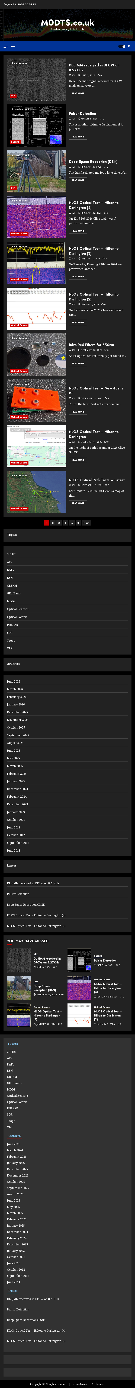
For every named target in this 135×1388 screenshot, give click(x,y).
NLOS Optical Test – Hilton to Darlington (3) (94, 251)
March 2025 (15, 766)
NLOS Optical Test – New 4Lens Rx (96, 391)
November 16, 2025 (91, 485)
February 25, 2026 (91, 167)
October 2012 (16, 835)
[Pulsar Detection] (36, 125)
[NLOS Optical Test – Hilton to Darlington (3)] (36, 263)
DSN (13, 187)
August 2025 (15, 743)
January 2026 (16, 704)
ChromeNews (79, 1384)
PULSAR (15, 142)
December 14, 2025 (91, 442)
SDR (9, 633)
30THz (11, 554)
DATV (10, 570)
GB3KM (12, 586)
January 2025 (16, 781)
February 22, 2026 (91, 213)
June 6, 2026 (88, 75)
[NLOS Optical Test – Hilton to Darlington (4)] (36, 217)
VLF (13, 96)
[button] (13, 46)
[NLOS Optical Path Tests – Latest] (36, 492)
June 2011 (13, 850)
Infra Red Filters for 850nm (91, 345)
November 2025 (17, 720)
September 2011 (18, 843)
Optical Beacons (17, 609)
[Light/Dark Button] (121, 46)
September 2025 (18, 735)
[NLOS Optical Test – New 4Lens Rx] (36, 400)
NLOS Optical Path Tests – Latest (97, 480)
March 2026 (15, 689)
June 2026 (13, 681)
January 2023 (16, 812)
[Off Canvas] (6, 46)
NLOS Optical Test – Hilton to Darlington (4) (94, 205)
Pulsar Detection (82, 113)
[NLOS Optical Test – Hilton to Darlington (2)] (36, 309)
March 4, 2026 (89, 119)
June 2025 (13, 751)
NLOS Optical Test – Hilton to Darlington (94, 434)
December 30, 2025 (91, 350)
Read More (78, 93)
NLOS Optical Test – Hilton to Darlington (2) (94, 297)
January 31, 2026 (90, 258)
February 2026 (17, 697)
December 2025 (17, 712)
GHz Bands (14, 593)
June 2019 (13, 827)
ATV (9, 562)
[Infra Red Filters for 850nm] (36, 354)
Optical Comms (19, 233)
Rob (74, 75)
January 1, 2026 (90, 304)
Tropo (11, 641)
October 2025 (16, 727)
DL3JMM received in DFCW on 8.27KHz (94, 68)
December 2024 (17, 789)
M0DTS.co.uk (67, 23)
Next (86, 523)
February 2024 (17, 797)
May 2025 (13, 758)
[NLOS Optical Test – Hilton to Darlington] (36, 446)
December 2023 (17, 804)
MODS (11, 601)
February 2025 (17, 774)
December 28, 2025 (91, 398)
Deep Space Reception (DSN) (93, 161)
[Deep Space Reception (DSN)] (36, 171)
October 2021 (16, 820)
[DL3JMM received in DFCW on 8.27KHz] (36, 80)
